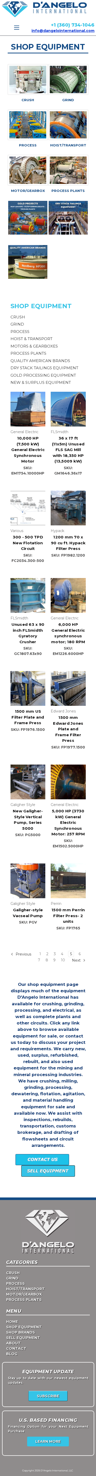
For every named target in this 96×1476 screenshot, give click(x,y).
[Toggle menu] (16, 27)
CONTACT (16, 1348)
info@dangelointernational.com (62, 30)
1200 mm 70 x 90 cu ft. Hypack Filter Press (68, 543)
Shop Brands (20, 1332)
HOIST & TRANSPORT (31, 338)
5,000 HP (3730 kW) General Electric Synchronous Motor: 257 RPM (68, 822)
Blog (11, 1354)
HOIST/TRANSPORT (68, 145)
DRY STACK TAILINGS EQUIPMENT (44, 367)
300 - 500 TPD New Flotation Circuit (28, 543)
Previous (23, 954)
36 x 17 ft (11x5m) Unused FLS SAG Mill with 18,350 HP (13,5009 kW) (68, 450)
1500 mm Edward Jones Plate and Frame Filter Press (68, 729)
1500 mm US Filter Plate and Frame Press (28, 717)
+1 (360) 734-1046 (72, 25)
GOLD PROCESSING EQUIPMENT (43, 375)
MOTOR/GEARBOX (28, 191)
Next (77, 960)
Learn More (48, 1441)
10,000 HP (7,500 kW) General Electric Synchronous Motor (28, 450)
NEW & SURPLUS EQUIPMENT (40, 382)
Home (12, 1321)
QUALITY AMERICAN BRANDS (40, 360)
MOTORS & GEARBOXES (34, 346)
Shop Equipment (24, 1327)
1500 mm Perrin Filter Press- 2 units (68, 915)
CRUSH (28, 100)
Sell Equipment (23, 1337)
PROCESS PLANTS (68, 191)
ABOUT (13, 1343)
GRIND (68, 100)
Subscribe (48, 1396)
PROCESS (28, 145)
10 (63, 960)
